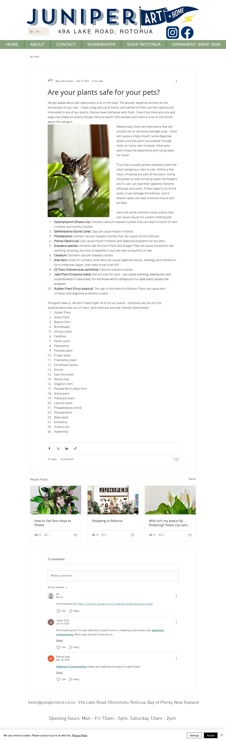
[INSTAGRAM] (172, 32)
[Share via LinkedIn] (66, 448)
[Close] (222, 735)
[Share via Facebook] (49, 448)
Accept (211, 735)
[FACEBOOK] (187, 32)
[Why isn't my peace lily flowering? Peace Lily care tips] (170, 500)
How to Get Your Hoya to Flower (52, 523)
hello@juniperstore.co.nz (51, 702)
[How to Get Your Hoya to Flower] (55, 500)
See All (192, 479)
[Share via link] (75, 448)
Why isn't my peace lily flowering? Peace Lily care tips (168, 523)
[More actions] (176, 81)
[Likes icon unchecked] (58, 611)
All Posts (34, 56)
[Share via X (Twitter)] (58, 448)
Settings (194, 735)
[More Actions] (176, 596)
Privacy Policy (79, 735)
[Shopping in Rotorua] (113, 500)
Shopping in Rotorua (107, 521)
